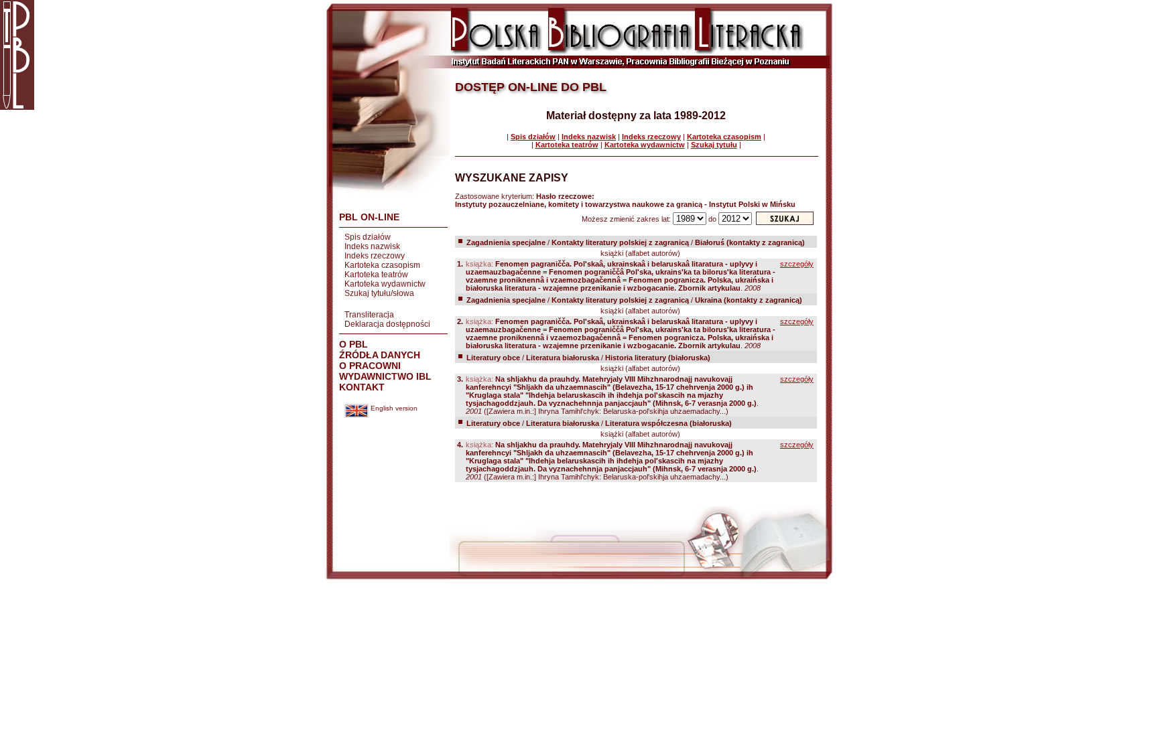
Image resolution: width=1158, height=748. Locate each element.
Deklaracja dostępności (387, 324)
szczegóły (797, 264)
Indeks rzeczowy (374, 255)
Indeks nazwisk (372, 246)
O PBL (353, 344)
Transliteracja (369, 314)
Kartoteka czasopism (382, 265)
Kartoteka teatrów (376, 274)
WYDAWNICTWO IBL (385, 376)
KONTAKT (362, 387)
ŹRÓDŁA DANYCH (379, 355)
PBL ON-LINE (369, 217)
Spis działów (367, 237)
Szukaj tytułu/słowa (379, 293)
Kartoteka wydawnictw (385, 284)
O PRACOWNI (370, 365)
